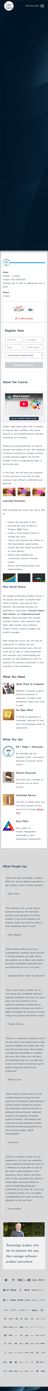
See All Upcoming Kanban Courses (24, 418)
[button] (24, 318)
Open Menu (42, 6)
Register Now (32, 6)
